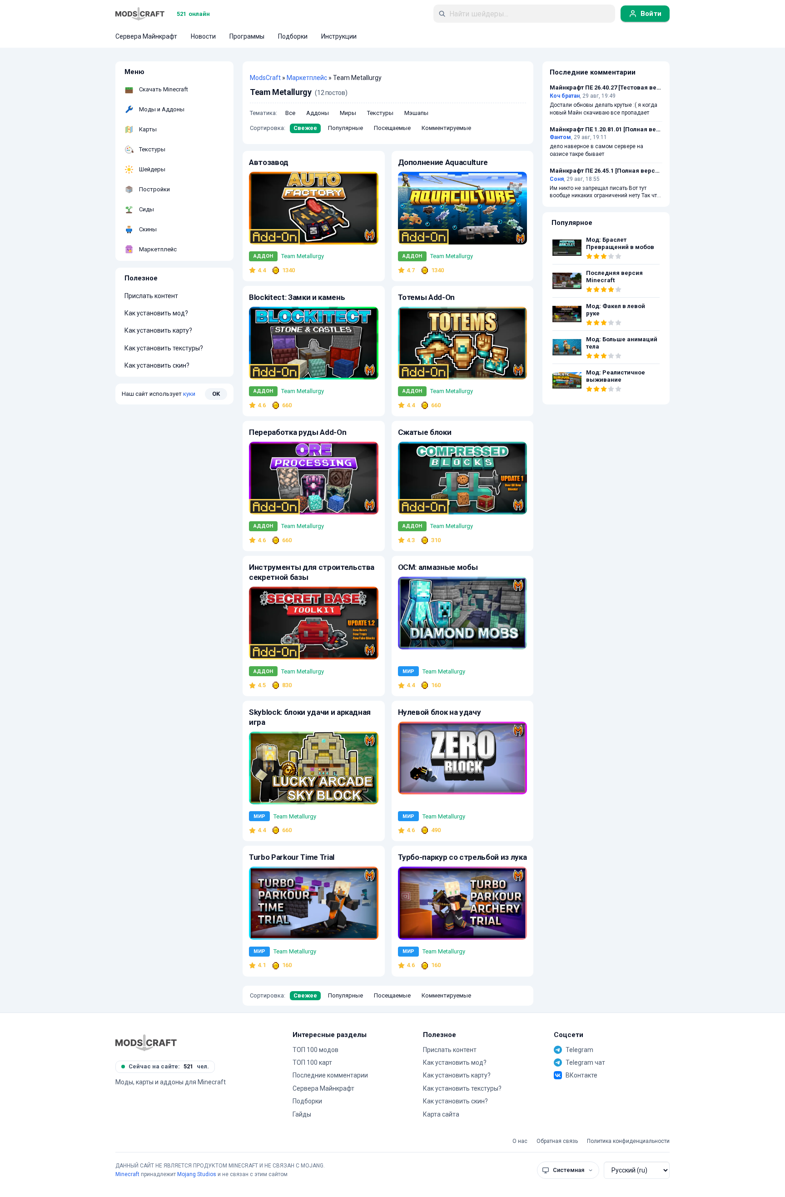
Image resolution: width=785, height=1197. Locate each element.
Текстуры (380, 113)
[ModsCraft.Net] (146, 1042)
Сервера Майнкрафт (323, 1088)
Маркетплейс (307, 77)
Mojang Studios (196, 1174)
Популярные (345, 128)
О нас (519, 1141)
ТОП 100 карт (312, 1062)
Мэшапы (416, 113)
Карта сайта (441, 1114)
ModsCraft (265, 77)
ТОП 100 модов (315, 1049)
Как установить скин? (156, 365)
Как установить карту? (158, 330)
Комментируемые (446, 128)
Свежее (305, 128)
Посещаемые (392, 128)
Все (290, 113)
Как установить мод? (156, 313)
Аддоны (317, 113)
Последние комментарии (330, 1075)
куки (189, 393)
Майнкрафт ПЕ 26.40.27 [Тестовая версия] (606, 88)
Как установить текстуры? (163, 348)
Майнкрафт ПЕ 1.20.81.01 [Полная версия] (606, 129)
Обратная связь (557, 1141)
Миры (348, 113)
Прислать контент (151, 295)
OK (216, 393)
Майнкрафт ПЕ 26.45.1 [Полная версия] (606, 171)
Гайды (302, 1114)
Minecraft (127, 1174)
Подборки (307, 1101)
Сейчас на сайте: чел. (169, 1066)
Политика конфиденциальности (628, 1141)
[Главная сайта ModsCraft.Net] (139, 14)
